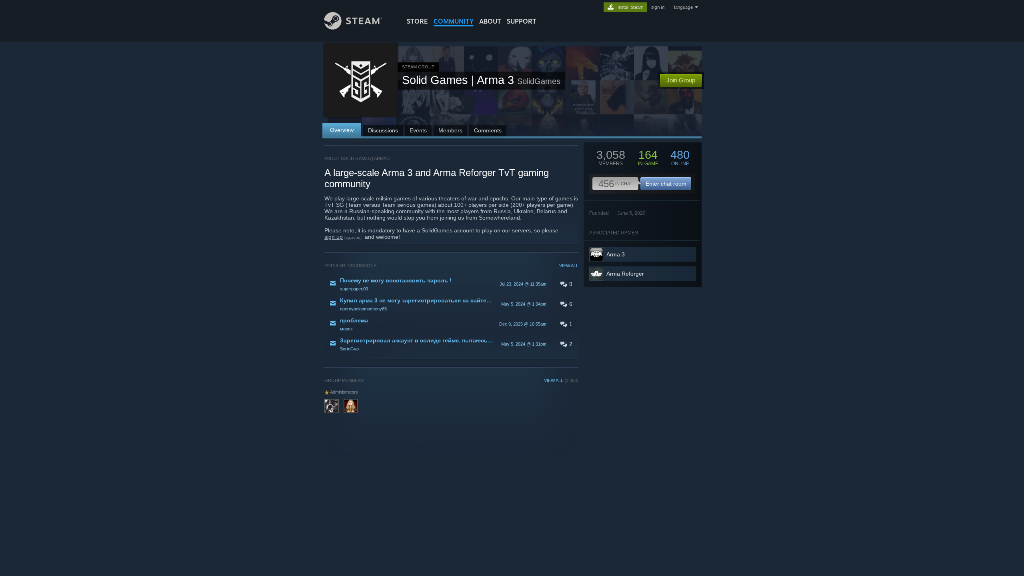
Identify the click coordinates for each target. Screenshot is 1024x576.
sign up (333, 237)
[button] (451, 284)
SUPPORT (521, 21)
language (683, 7)
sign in (657, 7)
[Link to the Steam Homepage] (353, 27)
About (490, 21)
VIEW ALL (568, 265)
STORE (417, 21)
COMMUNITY (454, 21)
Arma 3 (615, 254)
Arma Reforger (625, 273)
